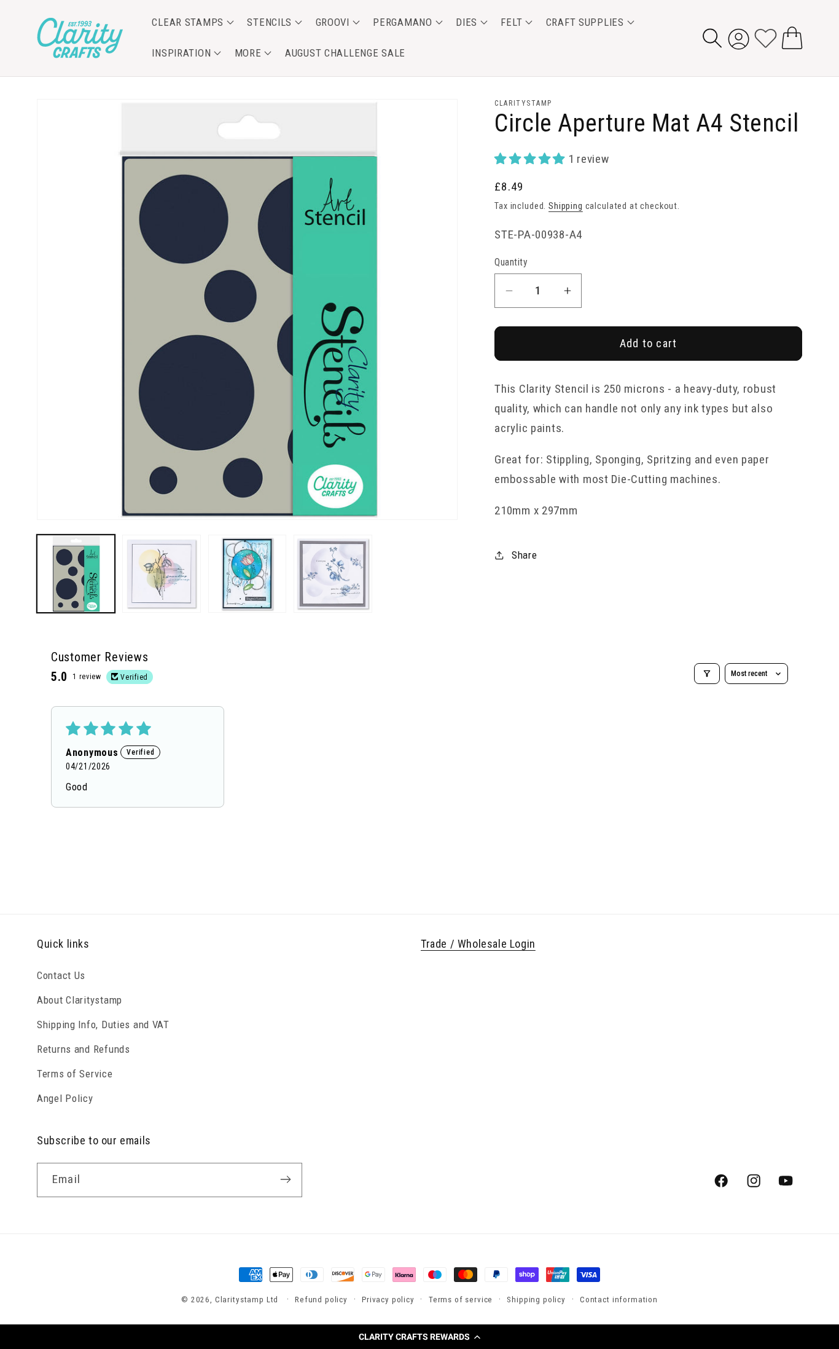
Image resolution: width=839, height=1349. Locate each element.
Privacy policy (388, 1299)
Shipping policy (536, 1299)
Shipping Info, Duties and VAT (103, 1024)
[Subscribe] (285, 1179)
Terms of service (461, 1299)
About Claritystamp (79, 1000)
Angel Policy (65, 1098)
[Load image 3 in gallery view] (247, 574)
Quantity (511, 262)
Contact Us (61, 975)
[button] (419, 1336)
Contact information (619, 1299)
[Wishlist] (765, 38)
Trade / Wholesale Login (478, 943)
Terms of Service (75, 1074)
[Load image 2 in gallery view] (161, 574)
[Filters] (707, 673)
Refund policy (321, 1299)
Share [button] (524, 555)
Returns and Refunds (83, 1049)
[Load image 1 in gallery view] (76, 574)
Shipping (565, 206)
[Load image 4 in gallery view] (333, 574)
